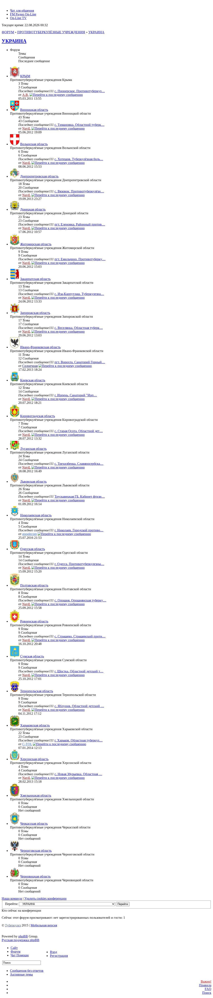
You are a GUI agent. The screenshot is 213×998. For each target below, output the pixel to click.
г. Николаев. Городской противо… (78, 530)
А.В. (25, 95)
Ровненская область (34, 621)
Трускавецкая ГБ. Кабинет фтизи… (79, 496)
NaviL (26, 128)
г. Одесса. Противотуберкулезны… (79, 564)
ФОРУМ (8, 32)
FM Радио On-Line (23, 14)
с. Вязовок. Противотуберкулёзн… (79, 191)
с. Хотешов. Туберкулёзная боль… (78, 159)
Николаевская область (36, 515)
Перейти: (11, 904)
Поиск (206, 992)
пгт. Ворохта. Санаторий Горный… (79, 362)
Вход (53, 952)
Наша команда (12, 898)
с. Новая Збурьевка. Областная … (78, 774)
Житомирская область (35, 244)
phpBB (23, 936)
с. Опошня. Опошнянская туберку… (80, 600)
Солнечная (30, 366)
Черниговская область (36, 850)
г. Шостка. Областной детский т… (78, 671)
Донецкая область (33, 209)
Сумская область (32, 656)
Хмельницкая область (35, 795)
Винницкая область (34, 110)
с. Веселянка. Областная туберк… (78, 328)
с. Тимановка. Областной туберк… (79, 124)
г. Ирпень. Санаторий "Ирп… (75, 395)
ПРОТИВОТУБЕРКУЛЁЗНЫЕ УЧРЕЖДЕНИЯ (51, 32)
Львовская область (33, 481)
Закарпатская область (35, 279)
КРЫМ (25, 76)
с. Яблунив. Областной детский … (79, 706)
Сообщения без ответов (26, 970)
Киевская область (32, 380)
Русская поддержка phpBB (20, 940)
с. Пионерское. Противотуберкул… (79, 91)
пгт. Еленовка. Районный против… (79, 224)
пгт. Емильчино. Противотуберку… (79, 259)
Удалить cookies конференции (45, 898)
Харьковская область (35, 725)
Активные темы (21, 974)
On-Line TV (18, 18)
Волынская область (34, 144)
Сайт (14, 948)
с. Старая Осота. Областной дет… (78, 431)
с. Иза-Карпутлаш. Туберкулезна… (79, 294)
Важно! (206, 981)
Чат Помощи (20, 955)
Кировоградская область (37, 416)
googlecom (29, 534)
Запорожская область (35, 313)
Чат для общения (22, 10)
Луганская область (33, 448)
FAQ (208, 989)
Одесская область (32, 549)
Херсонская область (34, 759)
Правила (205, 985)
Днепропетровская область (39, 176)
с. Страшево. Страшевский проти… (79, 636)
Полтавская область (34, 585)
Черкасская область (34, 823)
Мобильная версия (44, 925)
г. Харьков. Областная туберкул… (78, 740)
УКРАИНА (96, 32)
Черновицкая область (35, 876)
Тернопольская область (36, 691)
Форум (15, 951)
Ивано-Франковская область (40, 347)
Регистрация (59, 955)
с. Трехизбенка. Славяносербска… (78, 463)
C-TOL (27, 744)
